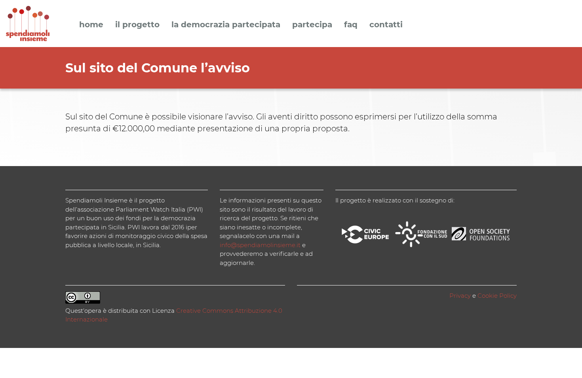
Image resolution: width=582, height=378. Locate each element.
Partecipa (312, 25)
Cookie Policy (497, 295)
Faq (351, 25)
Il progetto (137, 25)
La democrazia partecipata (225, 25)
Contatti (386, 25)
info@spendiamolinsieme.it (260, 245)
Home (91, 25)
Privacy (460, 295)
